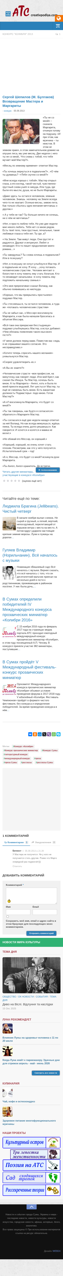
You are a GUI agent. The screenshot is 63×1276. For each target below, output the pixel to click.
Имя (8, 906)
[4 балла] (15, 480)
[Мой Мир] (40, 734)
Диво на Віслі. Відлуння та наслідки (28, 1004)
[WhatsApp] (54, 734)
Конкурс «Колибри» (23, 746)
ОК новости (26, 996)
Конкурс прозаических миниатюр (21, 750)
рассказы (27, 762)
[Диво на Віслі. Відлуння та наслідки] (31, 975)
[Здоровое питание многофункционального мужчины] (31, 1112)
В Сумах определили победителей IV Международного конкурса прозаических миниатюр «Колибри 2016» (27, 609)
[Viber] (49, 734)
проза (38, 758)
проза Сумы (11, 762)
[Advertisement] (31, 65)
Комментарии (17, 842)
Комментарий (15, 885)
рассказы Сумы (45, 762)
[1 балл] (4, 480)
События (42, 996)
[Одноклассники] (35, 734)
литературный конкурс (16, 754)
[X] (44, 734)
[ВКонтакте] (30, 734)
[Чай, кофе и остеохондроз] (31, 1092)
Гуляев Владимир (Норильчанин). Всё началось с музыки (30, 555)
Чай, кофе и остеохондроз (19, 1101)
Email (36, 906)
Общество (9, 996)
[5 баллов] (19, 480)
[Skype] (58, 734)
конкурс (8, 111)
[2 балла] (8, 480)
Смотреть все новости (46, 1073)
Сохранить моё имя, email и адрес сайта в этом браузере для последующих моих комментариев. (31, 923)
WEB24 (56, 1251)
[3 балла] (11, 480)
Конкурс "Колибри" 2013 (18, 34)
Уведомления (45, 842)
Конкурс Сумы (50, 750)
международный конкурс (17, 758)
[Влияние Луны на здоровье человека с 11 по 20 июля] (31, 1029)
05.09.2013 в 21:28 (34, 851)
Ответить (17, 866)
